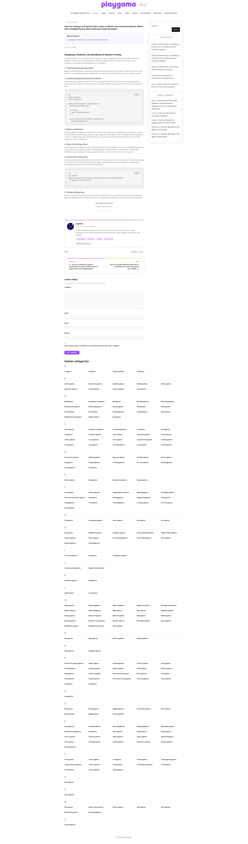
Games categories (171, 13)
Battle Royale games (72, 407)
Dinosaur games (119, 457)
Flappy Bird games (143, 498)
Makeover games (143, 605)
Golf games (141, 520)
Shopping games (143, 726)
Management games (169, 605)
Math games (117, 611)
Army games (141, 389)
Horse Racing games (120, 538)
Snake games (142, 732)
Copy (137, 94)
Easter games (69, 480)
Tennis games (142, 759)
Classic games (166, 434)
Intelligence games (120, 555)
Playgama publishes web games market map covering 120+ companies (165, 68)
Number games (142, 638)
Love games (93, 593)
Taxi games (117, 759)
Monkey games (70, 621)
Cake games (69, 429)
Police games (142, 674)
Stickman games (167, 737)
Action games (69, 384)
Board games (69, 412)
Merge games (69, 616)
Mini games (141, 616)
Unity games (69, 782)
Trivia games (166, 765)
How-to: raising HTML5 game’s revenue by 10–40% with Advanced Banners (165, 85)
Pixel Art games (166, 668)
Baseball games (143, 401)
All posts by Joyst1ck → (83, 243)
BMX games (68, 401)
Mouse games (166, 621)
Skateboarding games (72, 732)
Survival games (70, 747)
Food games (93, 503)
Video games (69, 795)
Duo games (93, 468)
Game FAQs (157, 13)
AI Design (134, 252)
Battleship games (95, 407)
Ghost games (118, 520)
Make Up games (118, 605)
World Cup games (71, 812)
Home (104, 13)
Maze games (141, 611)
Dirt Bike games (143, 457)
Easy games (93, 480)
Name (66, 313)
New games (68, 638)
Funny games (69, 508)
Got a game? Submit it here (80, 13)
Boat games (93, 412)
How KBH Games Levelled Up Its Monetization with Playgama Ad (162, 77)
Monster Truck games (97, 621)
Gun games (165, 520)
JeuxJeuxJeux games (72, 568)
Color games (117, 440)
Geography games (95, 520)
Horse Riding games (144, 538)
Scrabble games (95, 726)
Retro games (165, 709)
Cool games (68, 445)
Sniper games (166, 732)
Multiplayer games (71, 626)
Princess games (143, 679)
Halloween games (95, 533)
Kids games (93, 580)
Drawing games (118, 462)
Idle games (93, 555)
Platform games (95, 674)
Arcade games (94, 389)
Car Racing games (119, 429)
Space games (118, 737)
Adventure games (95, 384)
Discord (95, 13)
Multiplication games (96, 626)
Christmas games (143, 434)
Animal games (142, 384)
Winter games (118, 807)
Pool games (165, 674)
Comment (68, 287)
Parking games (118, 663)
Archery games (118, 389)
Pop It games (69, 679)
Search (155, 26)
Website (67, 333)
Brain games (165, 412)
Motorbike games (143, 621)
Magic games (69, 605)
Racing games (94, 709)
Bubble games (94, 417)
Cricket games (166, 445)
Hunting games (94, 543)
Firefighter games (167, 492)
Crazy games (142, 445)
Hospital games (70, 543)
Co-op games (94, 440)
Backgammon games (96, 401)
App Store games (70, 389)
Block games (165, 407)
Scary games (69, 726)
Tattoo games (94, 759)
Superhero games (143, 742)
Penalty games (70, 668)
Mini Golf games (119, 616)
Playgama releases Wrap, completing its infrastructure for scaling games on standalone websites (165, 47)
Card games (165, 429)
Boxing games (142, 412)
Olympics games (95, 651)
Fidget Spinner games (121, 492)
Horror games (94, 538)
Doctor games (166, 457)
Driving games (69, 468)
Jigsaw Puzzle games (96, 568)
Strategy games (95, 742)
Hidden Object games (169, 533)
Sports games (142, 737)
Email (66, 323)
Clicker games (69, 440)
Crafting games (118, 445)
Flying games (69, 503)
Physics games (118, 668)
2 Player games (118, 371)
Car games (141, 429)
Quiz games (68, 696)
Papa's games (94, 663)
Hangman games (119, 533)
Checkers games (95, 434)
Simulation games (167, 726)
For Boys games (143, 503)
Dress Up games (143, 462)
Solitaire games (94, 737)
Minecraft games (95, 616)
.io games (68, 371)
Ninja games (93, 638)
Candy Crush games (96, 429)
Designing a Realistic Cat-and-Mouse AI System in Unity (88, 40)
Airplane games (118, 384)
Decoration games (71, 457)
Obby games (69, 651)
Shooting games (119, 726)
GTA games (68, 520)
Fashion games (94, 492)
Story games (69, 742)
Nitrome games (118, 638)
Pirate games (142, 668)
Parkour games (142, 663)
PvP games (93, 684)
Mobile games (166, 616)
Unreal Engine (145, 13)
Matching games (95, 611)
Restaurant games (144, 709)
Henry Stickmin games (145, 533)
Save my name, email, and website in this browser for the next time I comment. (92, 346)
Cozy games (93, 445)
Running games (118, 714)
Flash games (165, 498)
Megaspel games (167, 611)
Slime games (117, 732)
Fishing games (118, 498)
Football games (118, 503)
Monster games (118, 621)
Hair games (68, 533)
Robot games (69, 714)
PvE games (68, 684)
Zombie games (69, 825)
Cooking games (167, 440)
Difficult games (94, 457)
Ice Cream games (71, 555)
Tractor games (94, 765)
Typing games (118, 770)
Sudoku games (118, 742)
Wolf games (141, 807)
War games (68, 807)
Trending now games (144, 765)
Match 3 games (70, 611)
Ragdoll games (118, 709)
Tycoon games (94, 770)
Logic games (69, 593)
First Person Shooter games (74, 498)
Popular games (94, 679)
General (112, 13)
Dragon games (94, 462)
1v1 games (92, 371)
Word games (165, 807)
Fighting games (142, 492)
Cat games (68, 434)
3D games (140, 371)
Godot (127, 13)
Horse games (166, 538)
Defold (135, 13)
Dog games (68, 462)
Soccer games (69, 737)
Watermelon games (96, 807)
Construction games (144, 440)
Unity (120, 13)
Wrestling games (95, 812)
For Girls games (166, 503)
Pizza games (69, 674)
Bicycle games (118, 407)
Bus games (117, 417)
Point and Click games (121, 674)
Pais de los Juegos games (73, 663)
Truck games (69, 770)
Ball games (117, 401)
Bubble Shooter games (72, 417)
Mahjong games (94, 605)
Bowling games (118, 412)
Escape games (142, 480)
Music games (117, 626)
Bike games (141, 407)
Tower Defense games (72, 765)
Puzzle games (166, 679)
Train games (117, 765)
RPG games (68, 709)
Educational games (120, 480)
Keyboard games (70, 580)
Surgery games (166, 742)
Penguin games (94, 668)
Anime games (166, 384)
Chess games (118, 434)
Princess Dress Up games (122, 679)
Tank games (69, 759)
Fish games (93, 498)
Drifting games (166, 462)
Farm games (69, 492)
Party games (165, 663)
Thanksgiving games (168, 759)
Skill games (93, 732)
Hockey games (69, 538)
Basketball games (167, 401)
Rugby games (94, 714)
